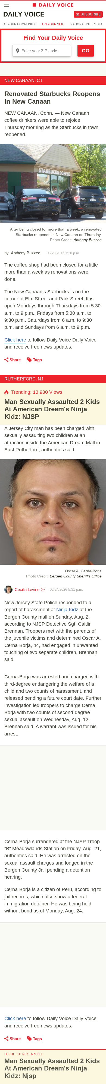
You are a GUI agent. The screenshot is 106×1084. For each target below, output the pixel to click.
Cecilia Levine (27, 589)
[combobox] (41, 51)
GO (85, 50)
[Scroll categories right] (101, 24)
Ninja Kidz (67, 609)
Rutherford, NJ (23, 379)
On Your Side (53, 24)
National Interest (85, 24)
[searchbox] (45, 50)
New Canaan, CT (23, 80)
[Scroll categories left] (4, 24)
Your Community (22, 24)
